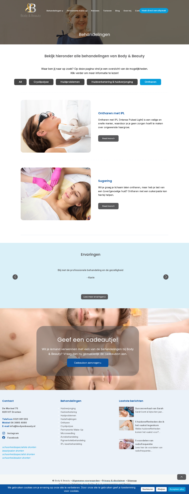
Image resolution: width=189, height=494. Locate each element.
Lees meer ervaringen (93, 297)
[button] (15, 277)
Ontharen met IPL (111, 113)
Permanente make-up (77, 10)
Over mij (127, 10)
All (20, 82)
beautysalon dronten (13, 450)
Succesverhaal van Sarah (149, 408)
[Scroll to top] (181, 477)
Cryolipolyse (41, 82)
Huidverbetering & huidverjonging (112, 82)
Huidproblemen (70, 82)
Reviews (95, 10)
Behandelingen (54, 10)
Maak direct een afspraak (154, 10)
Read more (107, 138)
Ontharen (150, 82)
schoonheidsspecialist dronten (18, 454)
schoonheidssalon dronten (16, 457)
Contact (138, 10)
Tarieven (107, 10)
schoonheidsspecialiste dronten (19, 447)
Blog (117, 10)
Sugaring (105, 181)
